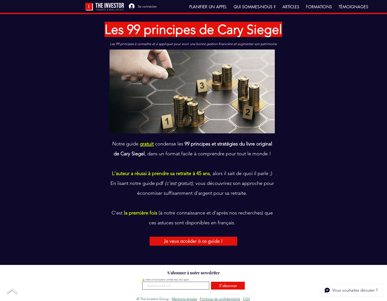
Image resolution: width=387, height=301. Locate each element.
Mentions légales (184, 299)
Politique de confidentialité (220, 299)
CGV (246, 299)
